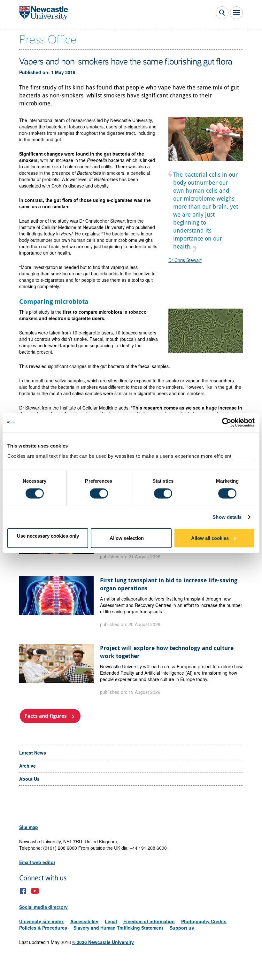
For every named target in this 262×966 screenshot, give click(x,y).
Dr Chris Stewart (185, 260)
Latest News (32, 752)
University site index (41, 921)
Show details (227, 517)
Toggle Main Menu (236, 12)
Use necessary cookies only (48, 535)
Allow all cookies (210, 537)
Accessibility (84, 921)
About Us (29, 779)
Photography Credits (204, 921)
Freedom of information (149, 921)
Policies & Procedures (43, 927)
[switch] (99, 493)
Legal (111, 921)
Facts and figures (46, 715)
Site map (28, 827)
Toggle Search (222, 12)
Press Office (47, 38)
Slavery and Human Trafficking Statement (118, 927)
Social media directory (43, 907)
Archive (27, 766)
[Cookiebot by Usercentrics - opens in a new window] (227, 422)
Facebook (23, 891)
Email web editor (37, 862)
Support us (182, 927)
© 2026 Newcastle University (103, 942)
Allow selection (127, 537)
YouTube (35, 891)
